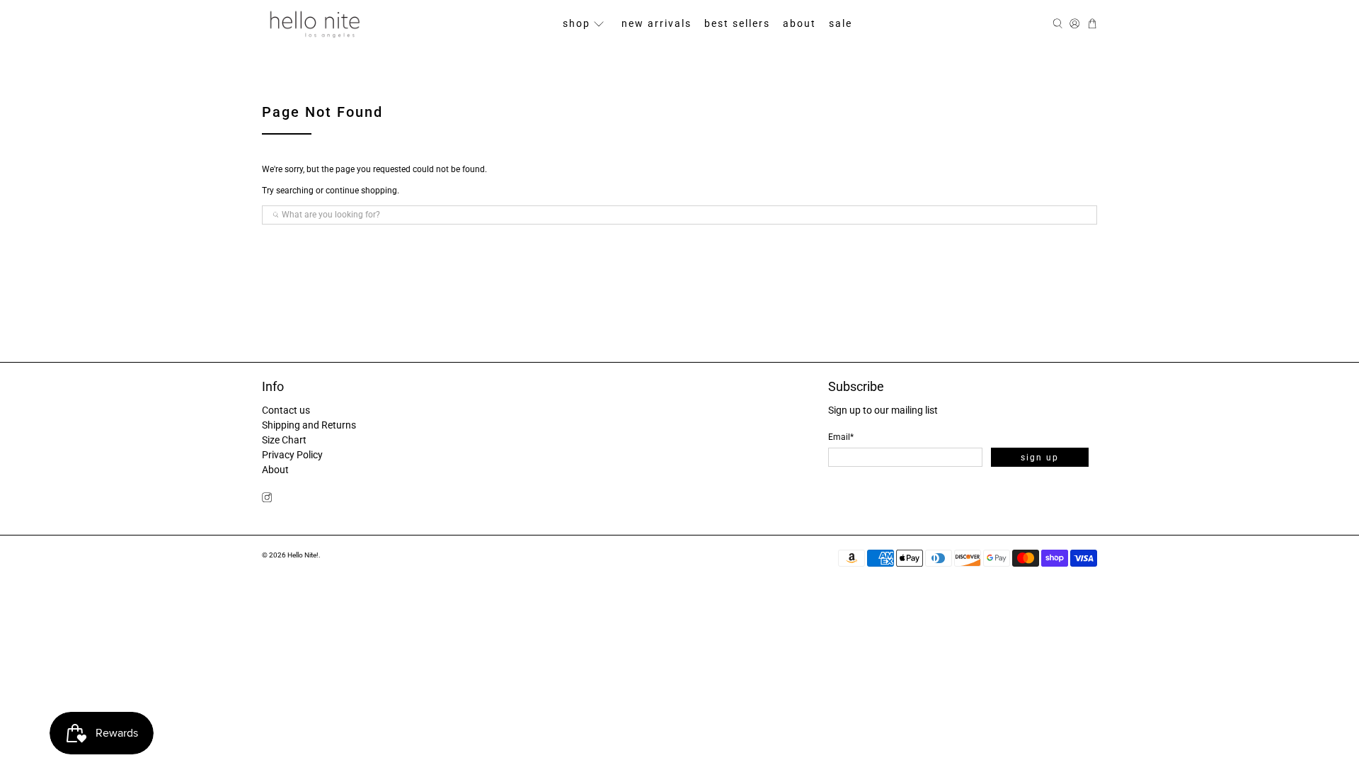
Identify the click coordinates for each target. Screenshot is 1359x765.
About (799, 23)
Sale (840, 23)
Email (841, 437)
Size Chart (284, 440)
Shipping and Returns (309, 425)
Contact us (286, 410)
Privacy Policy (292, 454)
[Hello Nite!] (314, 23)
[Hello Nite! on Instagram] (267, 498)
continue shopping (361, 191)
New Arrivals (656, 23)
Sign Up (1040, 458)
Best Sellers (737, 23)
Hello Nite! (303, 555)
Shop (576, 23)
